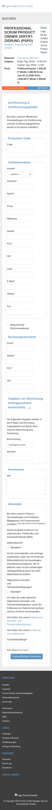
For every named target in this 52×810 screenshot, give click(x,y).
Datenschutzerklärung (12, 712)
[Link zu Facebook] (3, 781)
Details (43, 88)
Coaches (6, 689)
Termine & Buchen (10, 738)
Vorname (12, 181)
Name (10, 193)
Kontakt (5, 685)
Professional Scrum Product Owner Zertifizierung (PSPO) (19, 34)
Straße (11, 231)
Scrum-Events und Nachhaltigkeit (17, 693)
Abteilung (12, 218)
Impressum (7, 708)
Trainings (6, 734)
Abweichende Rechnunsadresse (19, 327)
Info (9, 475)
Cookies (6, 721)
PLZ (9, 243)
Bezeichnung (14, 439)
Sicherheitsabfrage (17, 639)
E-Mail (10, 281)
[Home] (17, 6)
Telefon (10, 294)
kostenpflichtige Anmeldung (27, 656)
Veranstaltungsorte (10, 697)
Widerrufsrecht (15, 542)
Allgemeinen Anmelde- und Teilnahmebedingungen (19, 583)
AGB (4, 716)
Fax (9, 306)
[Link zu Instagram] (8, 781)
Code (10, 144)
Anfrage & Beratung (11, 746)
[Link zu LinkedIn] (13, 781)
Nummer (11, 451)
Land (9, 269)
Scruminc (6, 759)
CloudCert (6, 767)
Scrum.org (7, 763)
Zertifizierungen (9, 742)
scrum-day (7, 701)
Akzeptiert (15, 547)
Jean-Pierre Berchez (27, 58)
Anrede (11, 168)
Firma (10, 206)
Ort (9, 256)
